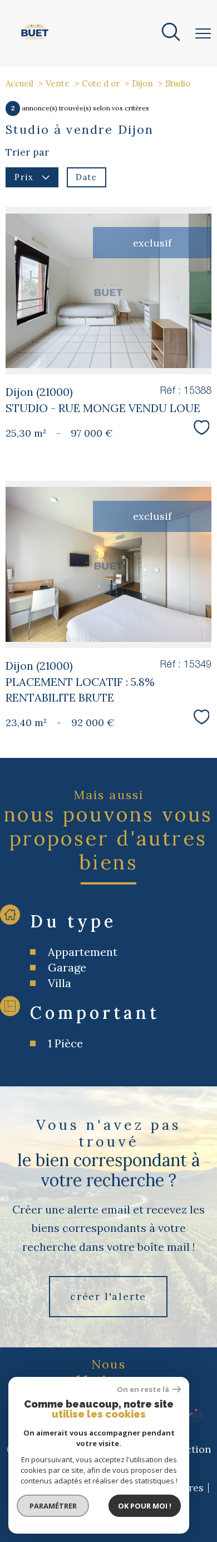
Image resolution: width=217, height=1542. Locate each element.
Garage (67, 967)
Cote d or (101, 83)
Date (86, 177)
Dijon (142, 83)
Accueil (19, 83)
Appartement (82, 952)
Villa (59, 983)
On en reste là (143, 1389)
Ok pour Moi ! (144, 1506)
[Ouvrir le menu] (203, 33)
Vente (58, 83)
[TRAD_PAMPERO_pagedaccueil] (35, 39)
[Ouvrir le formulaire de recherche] (171, 33)
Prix (23, 177)
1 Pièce (65, 1043)
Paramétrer (53, 1506)
